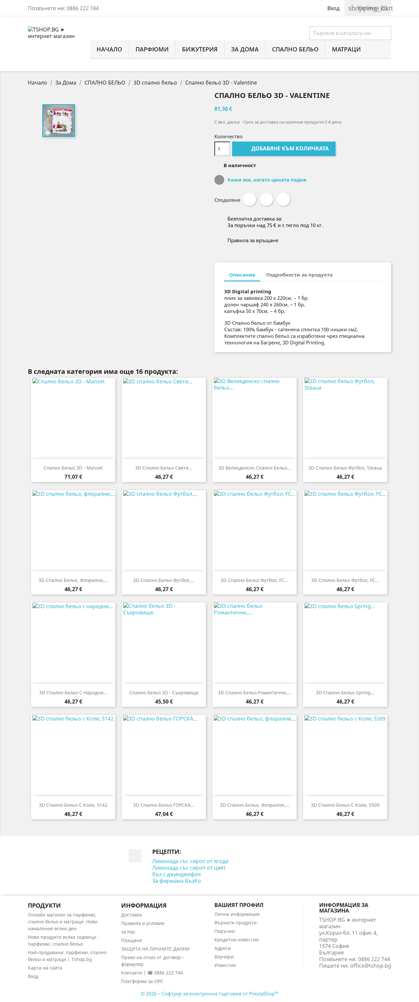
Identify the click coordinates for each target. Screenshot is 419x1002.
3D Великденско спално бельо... (254, 468)
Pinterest (283, 199)
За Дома (245, 49)
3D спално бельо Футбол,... (163, 580)
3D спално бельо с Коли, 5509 (345, 805)
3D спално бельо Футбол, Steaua (345, 468)
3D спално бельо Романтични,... (254, 692)
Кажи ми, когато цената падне (266, 179)
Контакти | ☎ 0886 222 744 (152, 973)
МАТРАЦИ (346, 49)
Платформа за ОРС (142, 981)
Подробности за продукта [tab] (299, 274)
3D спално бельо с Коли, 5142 (73, 805)
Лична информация (237, 914)
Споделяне (249, 199)
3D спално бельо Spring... (345, 692)
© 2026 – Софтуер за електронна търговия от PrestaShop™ (210, 993)
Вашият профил (239, 905)
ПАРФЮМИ (152, 49)
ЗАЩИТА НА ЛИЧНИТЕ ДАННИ (155, 949)
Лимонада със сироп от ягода (190, 861)
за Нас (128, 932)
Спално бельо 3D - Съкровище (164, 692)
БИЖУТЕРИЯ (200, 49)
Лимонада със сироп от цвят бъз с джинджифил (189, 871)
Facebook (135, 855)
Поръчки (224, 931)
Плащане (131, 940)
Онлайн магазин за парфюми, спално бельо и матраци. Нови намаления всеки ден (63, 922)
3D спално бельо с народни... (73, 692)
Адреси (222, 948)
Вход (33, 976)
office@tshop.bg (370, 965)
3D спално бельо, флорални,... (73, 580)
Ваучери (224, 957)
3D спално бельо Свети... (163, 468)
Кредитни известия (236, 939)
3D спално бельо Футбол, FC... (254, 580)
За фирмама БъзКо (176, 880)
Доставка (131, 915)
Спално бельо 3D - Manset (73, 468)
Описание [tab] (242, 274)
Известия (225, 965)
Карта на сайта (45, 968)
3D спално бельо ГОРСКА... (163, 805)
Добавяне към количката (284, 148)
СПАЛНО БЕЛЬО (295, 49)
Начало (109, 49)
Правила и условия (142, 923)
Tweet (266, 199)
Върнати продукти (235, 922)
